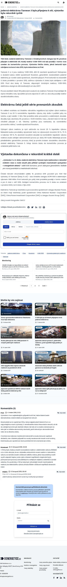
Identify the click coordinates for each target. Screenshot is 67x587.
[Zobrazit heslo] (48, 521)
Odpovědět (63, 413)
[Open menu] (1, 2)
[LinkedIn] (62, 578)
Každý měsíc (49, 222)
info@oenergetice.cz (6, 576)
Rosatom (31, 253)
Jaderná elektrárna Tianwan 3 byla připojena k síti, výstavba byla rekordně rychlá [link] (41, 7)
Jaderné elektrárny (12, 7)
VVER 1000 (40, 253)
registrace (24, 493)
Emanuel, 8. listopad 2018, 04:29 (21, 474)
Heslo (18, 518)
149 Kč (21, 227)
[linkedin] (36, 207)
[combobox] (33, 260)
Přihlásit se (33, 526)
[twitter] (32, 207)
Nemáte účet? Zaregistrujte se (33, 533)
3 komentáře (38, 18)
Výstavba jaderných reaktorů (56, 253)
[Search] (58, 2)
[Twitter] (58, 578)
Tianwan (5, 257)
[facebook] (28, 207)
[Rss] (65, 578)
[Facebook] (55, 578)
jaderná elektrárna (14, 253)
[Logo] (12, 2)
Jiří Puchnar (10, 16)
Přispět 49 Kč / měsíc (33, 244)
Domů (2, 7)
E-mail (19, 510)
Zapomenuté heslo (33, 531)
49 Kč (6, 227)
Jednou (18, 222)
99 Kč (13, 227)
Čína (24, 253)
